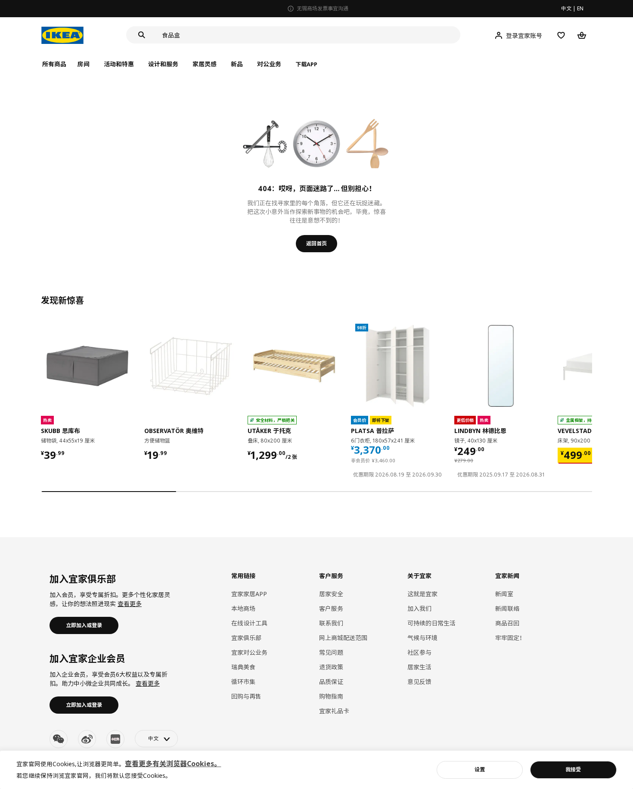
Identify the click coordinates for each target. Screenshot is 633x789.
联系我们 (331, 623)
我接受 (573, 769)
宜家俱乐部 (246, 638)
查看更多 (130, 604)
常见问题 (331, 652)
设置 (480, 769)
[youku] (115, 739)
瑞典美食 (243, 667)
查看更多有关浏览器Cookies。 (173, 763)
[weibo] (87, 739)
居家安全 (331, 594)
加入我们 (419, 608)
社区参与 (419, 652)
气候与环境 (422, 638)
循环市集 (243, 682)
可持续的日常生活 (431, 623)
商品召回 (507, 623)
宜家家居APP (249, 594)
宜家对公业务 (249, 652)
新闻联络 (507, 608)
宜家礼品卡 (334, 711)
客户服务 (331, 608)
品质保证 (331, 682)
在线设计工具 (249, 623)
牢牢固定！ (510, 638)
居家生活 (419, 667)
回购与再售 (246, 696)
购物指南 (331, 696)
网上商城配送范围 (343, 638)
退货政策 (331, 667)
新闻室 (504, 594)
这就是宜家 (422, 594)
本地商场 (243, 608)
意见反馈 (419, 682)
